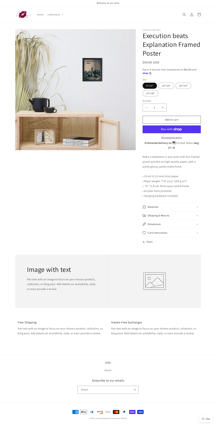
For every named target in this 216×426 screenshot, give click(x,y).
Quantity (147, 100)
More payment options (171, 137)
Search (108, 370)
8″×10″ (149, 85)
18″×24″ (183, 85)
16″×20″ (166, 85)
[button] (55, 14)
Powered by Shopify (119, 418)
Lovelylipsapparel (103, 418)
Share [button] (149, 241)
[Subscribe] (134, 390)
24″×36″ (150, 93)
